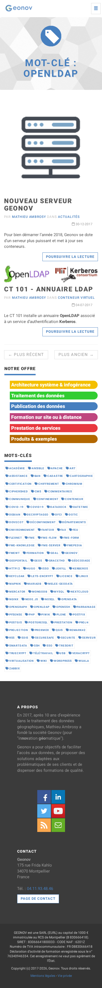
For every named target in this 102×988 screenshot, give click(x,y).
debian (14, 514)
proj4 (84, 622)
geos (38, 560)
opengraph (18, 606)
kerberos (80, 568)
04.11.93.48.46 (40, 888)
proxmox (42, 630)
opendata (69, 599)
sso (49, 645)
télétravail (43, 653)
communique (19, 499)
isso (45, 568)
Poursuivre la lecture (70, 257)
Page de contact (38, 898)
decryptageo (37, 514)
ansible (38, 468)
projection (18, 630)
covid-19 (16, 506)
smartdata (18, 645)
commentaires (60, 491)
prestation (63, 622)
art (72, 468)
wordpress (63, 660)
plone (61, 614)
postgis (15, 622)
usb (62, 653)
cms (38, 491)
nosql (50, 599)
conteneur (74, 499)
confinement (47, 499)
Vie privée (65, 976)
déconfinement (42, 522)
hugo (31, 568)
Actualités (69, 217)
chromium (74, 483)
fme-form (71, 537)
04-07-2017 (83, 305)
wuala (84, 660)
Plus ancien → (76, 354)
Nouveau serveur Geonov (38, 204)
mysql (59, 591)
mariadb (34, 583)
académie (17, 468)
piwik (45, 614)
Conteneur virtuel (76, 298)
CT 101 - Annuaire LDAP (48, 289)
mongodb (39, 591)
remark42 (77, 630)
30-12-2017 (83, 224)
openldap (42, 606)
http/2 (14, 568)
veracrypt (81, 653)
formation (35, 552)
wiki (44, 660)
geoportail (18, 560)
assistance (18, 475)
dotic (73, 514)
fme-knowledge (22, 545)
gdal (54, 552)
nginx (13, 599)
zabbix (14, 668)
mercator (17, 591)
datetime (80, 506)
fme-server (51, 545)
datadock (58, 506)
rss (12, 637)
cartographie (81, 475)
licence (66, 576)
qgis (59, 630)
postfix (79, 614)
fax (63, 529)
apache (57, 468)
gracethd (57, 560)
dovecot (16, 522)
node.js (31, 599)
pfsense (15, 614)
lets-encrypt (42, 576)
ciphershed (18, 491)
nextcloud (79, 591)
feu (75, 529)
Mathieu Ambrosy (29, 217)
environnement (22, 529)
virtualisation (21, 660)
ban (38, 475)
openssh (63, 606)
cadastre (55, 475)
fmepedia (74, 545)
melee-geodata (60, 583)
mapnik (15, 583)
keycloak (16, 576)
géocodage (81, 560)
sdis (24, 637)
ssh (37, 645)
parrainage (86, 606)
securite (68, 637)
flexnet (15, 537)
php (32, 614)
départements (74, 522)
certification (20, 483)
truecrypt (17, 653)
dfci (58, 514)
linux (83, 576)
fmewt (14, 552)
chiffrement (48, 483)
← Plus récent (26, 354)
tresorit (66, 645)
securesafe (44, 637)
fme (32, 537)
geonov (71, 552)
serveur (89, 637)
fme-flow (49, 537)
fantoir (48, 529)
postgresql (38, 622)
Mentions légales (42, 976)
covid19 (37, 506)
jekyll (60, 568)
